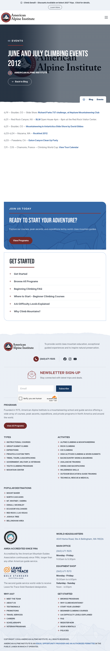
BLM (38, 119)
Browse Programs (69, 599)
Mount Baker (13, 493)
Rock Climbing (67, 446)
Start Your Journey (70, 607)
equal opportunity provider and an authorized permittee (65, 644)
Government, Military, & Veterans (23, 462)
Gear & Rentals (68, 627)
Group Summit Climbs (17, 446)
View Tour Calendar (68, 147)
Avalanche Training (70, 462)
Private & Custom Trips (18, 454)
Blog (91, 99)
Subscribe (64, 388)
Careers (11, 619)
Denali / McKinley (15, 505)
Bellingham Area (15, 521)
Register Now (67, 623)
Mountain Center (15, 470)
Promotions (13, 611)
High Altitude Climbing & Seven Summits (80, 454)
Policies (64, 631)
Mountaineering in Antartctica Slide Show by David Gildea (54, 126)
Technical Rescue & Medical (74, 478)
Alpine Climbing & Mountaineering (77, 442)
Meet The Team (14, 599)
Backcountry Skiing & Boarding (76, 458)
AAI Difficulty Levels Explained (76, 615)
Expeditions (13, 450)
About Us (11, 603)
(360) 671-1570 (64, 571)
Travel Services (15, 615)
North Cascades (15, 497)
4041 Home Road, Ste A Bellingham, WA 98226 (80, 539)
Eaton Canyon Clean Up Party (43, 140)
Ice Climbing (66, 450)
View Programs (21, 240)
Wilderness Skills (69, 470)
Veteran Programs (16, 627)
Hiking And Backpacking (72, 466)
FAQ (62, 619)
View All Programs (15, 426)
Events (100, 99)
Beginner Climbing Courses (74, 611)
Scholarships (14, 623)
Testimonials (13, 607)
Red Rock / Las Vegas (17, 513)
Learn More (55, 7)
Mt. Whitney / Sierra (17, 501)
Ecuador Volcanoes (17, 509)
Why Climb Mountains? (71, 603)
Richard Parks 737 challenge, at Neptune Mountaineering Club (68, 112)
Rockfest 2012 (40, 133)
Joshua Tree (13, 517)
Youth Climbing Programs (20, 466)
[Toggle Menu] (106, 17)
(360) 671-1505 (47, 359)
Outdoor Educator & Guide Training (78, 474)
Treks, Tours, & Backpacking (21, 458)
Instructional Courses (18, 442)
